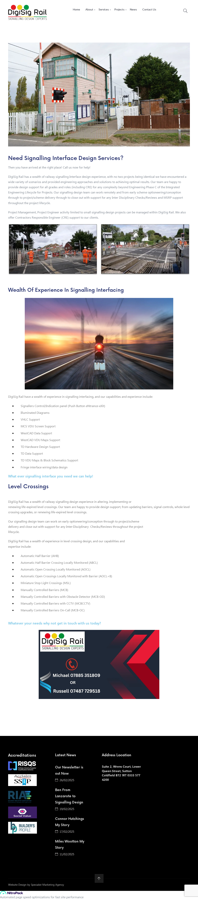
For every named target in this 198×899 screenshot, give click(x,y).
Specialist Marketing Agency (47, 884)
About (89, 9)
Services (104, 9)
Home (76, 9)
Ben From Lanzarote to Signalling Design (69, 796)
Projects (119, 9)
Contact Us (149, 9)
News (133, 9)
